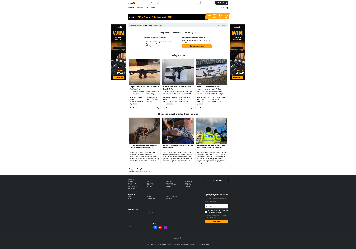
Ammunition (150, 183)
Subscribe (216, 221)
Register (130, 228)
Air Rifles (130, 181)
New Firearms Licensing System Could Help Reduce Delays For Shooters (211, 146)
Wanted (168, 186)
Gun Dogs (150, 186)
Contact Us (150, 200)
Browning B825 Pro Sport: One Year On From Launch (178, 146)
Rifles (148, 181)
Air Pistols (188, 185)
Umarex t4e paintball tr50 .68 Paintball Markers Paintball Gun (209, 88)
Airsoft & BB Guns (133, 186)
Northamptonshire (153, 25)
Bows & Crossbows (171, 185)
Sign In (222, 8)
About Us (130, 198)
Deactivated (169, 183)
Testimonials (169, 198)
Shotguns (169, 181)
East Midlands (143, 25)
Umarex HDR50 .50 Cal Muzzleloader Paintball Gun (177, 88)
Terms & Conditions (171, 196)
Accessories (188, 181)
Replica (187, 183)
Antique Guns (131, 188)
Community (150, 212)
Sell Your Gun (216, 180)
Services (140, 7)
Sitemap (149, 196)
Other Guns (136, 25)
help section (138, 171)
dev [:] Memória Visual (202, 244)
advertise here (221, 25)
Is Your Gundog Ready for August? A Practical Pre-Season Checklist (143, 146)
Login (129, 226)
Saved (153, 7)
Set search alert (198, 46)
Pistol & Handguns (133, 183)
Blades (130, 185)
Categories (131, 7)
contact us (147, 171)
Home (130, 25)
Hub (147, 7)
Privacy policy (151, 198)
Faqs (129, 200)
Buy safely (169, 200)
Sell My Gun (220, 3)
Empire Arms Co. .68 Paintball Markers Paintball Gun (144, 88)
